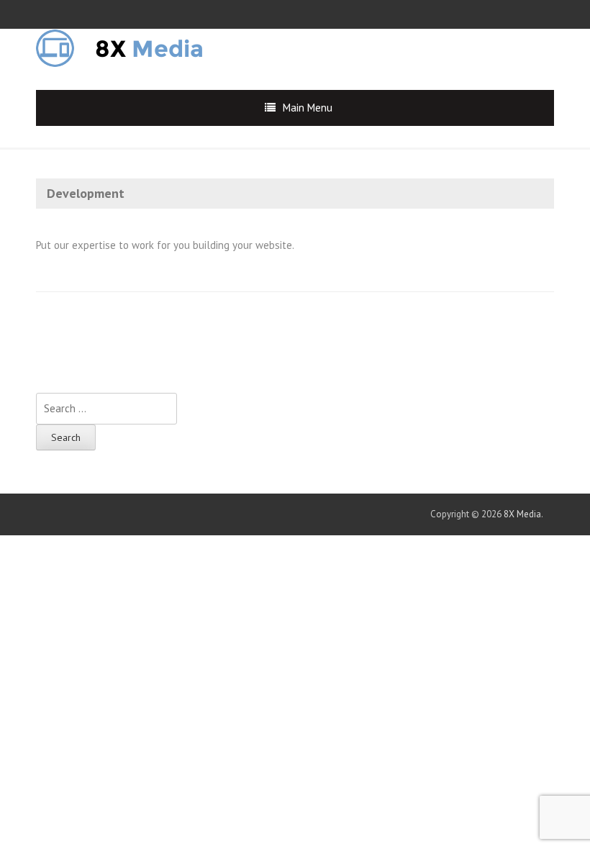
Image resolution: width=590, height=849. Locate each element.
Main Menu (307, 107)
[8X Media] (129, 47)
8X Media (522, 514)
